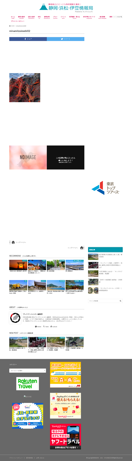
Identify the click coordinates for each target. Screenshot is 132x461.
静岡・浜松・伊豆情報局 (103, 458)
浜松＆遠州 (31, 17)
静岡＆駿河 (21, 17)
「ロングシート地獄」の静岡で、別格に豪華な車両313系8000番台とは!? (110, 265)
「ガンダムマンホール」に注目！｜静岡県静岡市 (110, 289)
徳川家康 (102, 17)
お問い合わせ (40, 458)
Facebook (54, 326)
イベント (63, 17)
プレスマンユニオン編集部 (33, 314)
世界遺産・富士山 (74, 17)
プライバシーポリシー (17, 21)
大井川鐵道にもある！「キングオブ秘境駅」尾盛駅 (110, 273)
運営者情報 (29, 458)
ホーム (13, 17)
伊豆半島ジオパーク (89, 17)
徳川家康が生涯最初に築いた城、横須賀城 (110, 256)
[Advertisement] (46, 57)
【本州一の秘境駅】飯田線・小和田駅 (110, 281)
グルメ (55, 17)
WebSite (39, 326)
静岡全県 (47, 17)
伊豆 (39, 17)
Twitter (47, 326)
